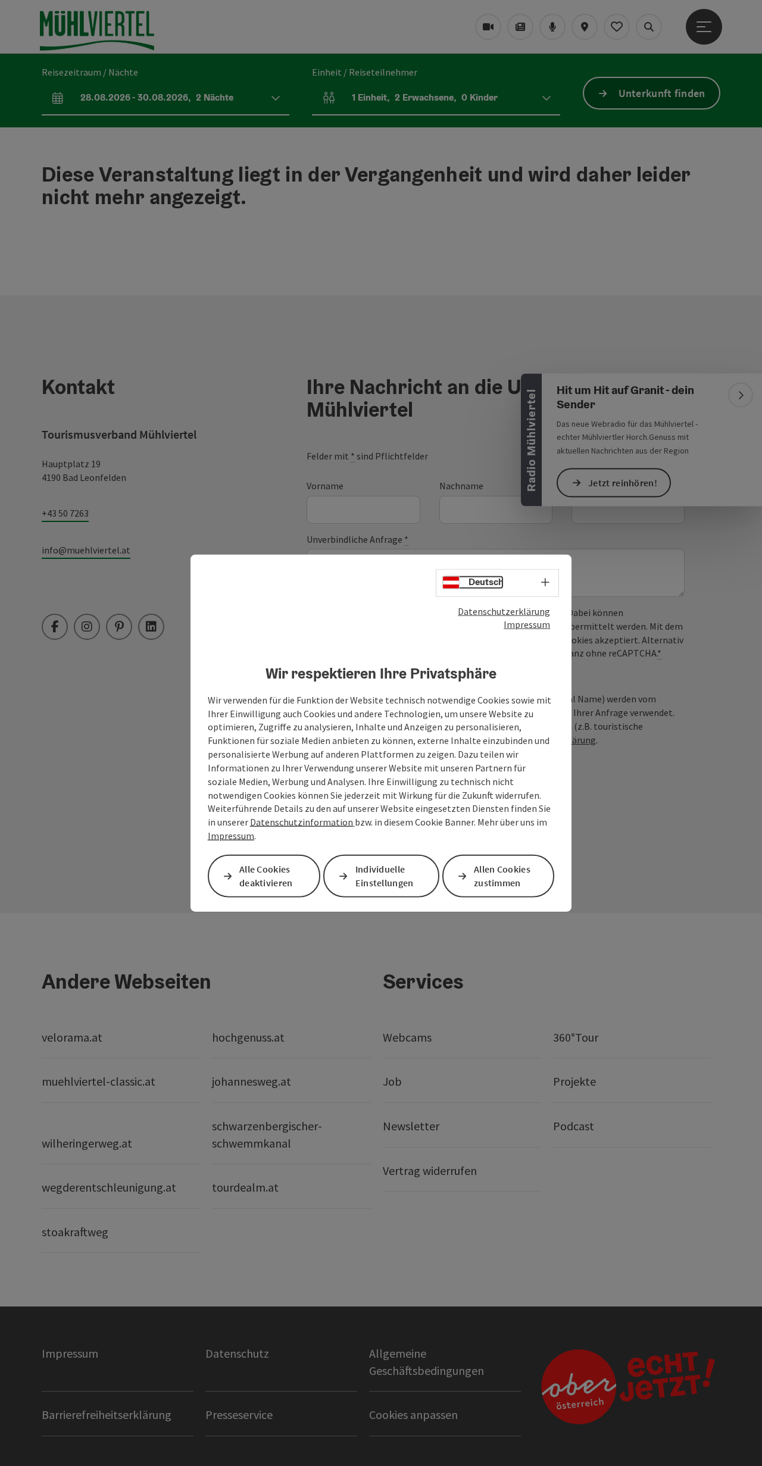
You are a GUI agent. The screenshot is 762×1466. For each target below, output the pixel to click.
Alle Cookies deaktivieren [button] (266, 876)
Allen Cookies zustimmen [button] (502, 876)
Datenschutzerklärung (504, 611)
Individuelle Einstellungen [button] (384, 876)
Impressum (527, 624)
